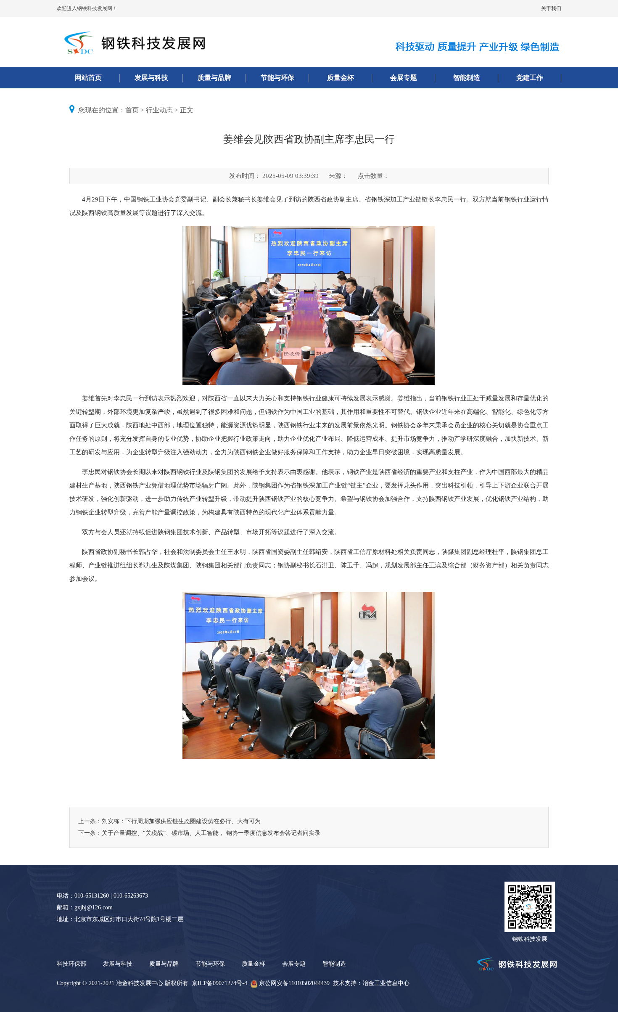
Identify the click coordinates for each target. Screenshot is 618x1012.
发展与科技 (151, 77)
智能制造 (466, 77)
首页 (132, 110)
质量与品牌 (214, 77)
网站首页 (88, 77)
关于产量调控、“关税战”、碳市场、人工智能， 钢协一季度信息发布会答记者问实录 (211, 833)
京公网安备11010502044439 (294, 983)
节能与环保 (277, 77)
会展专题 (403, 77)
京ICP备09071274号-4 (219, 983)
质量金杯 (340, 77)
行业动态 (159, 110)
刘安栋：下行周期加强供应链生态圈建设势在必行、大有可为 (181, 821)
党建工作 (529, 77)
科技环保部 (71, 964)
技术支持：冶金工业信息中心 (371, 983)
